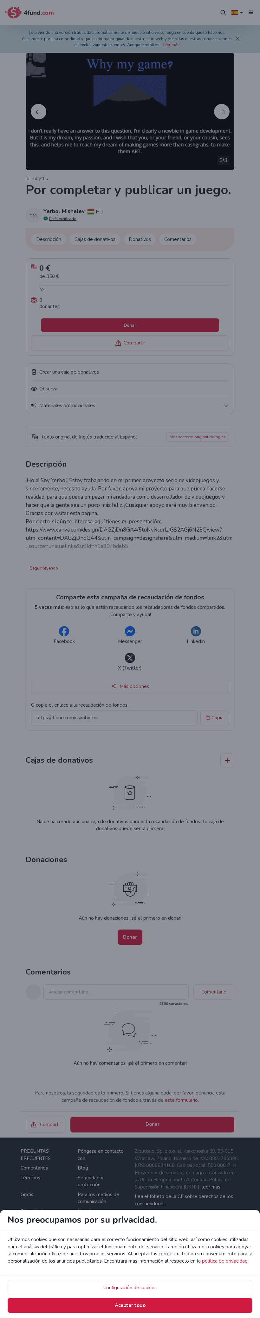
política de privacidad (225, 1261)
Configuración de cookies (130, 1287)
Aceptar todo (130, 1305)
